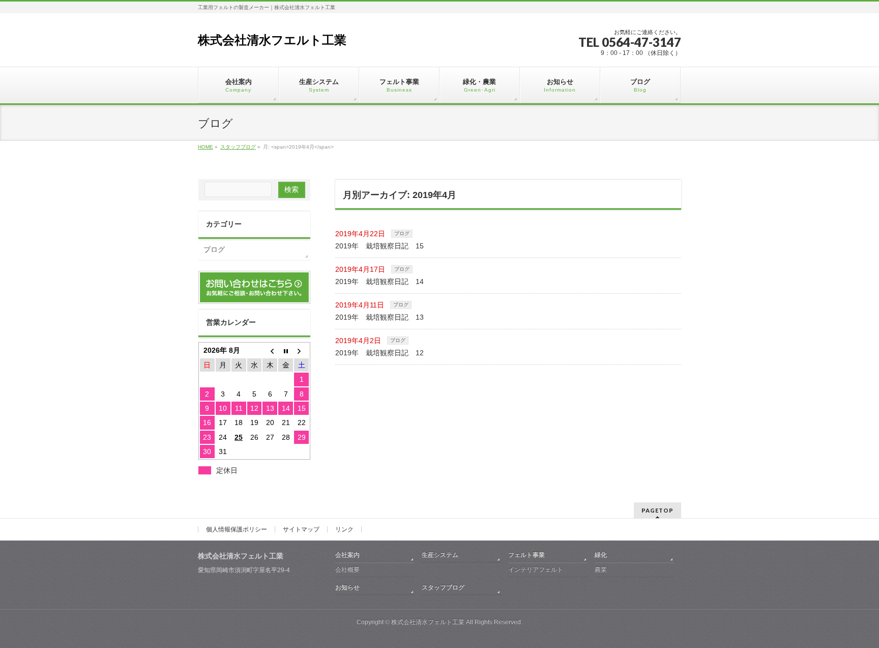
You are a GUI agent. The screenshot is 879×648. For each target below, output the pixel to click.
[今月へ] (285, 350)
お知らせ (347, 587)
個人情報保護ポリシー (236, 529)
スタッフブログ (443, 587)
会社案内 (347, 554)
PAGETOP (657, 510)
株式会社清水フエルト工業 (272, 40)
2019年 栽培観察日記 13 (379, 317)
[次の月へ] (301, 350)
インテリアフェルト (535, 569)
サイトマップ (301, 529)
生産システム (440, 554)
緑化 (601, 554)
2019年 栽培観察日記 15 (379, 246)
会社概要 (347, 569)
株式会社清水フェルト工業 (427, 622)
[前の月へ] (269, 350)
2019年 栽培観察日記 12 (379, 353)
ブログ (401, 233)
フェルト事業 (526, 554)
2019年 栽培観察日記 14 (379, 281)
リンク (344, 529)
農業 (601, 569)
